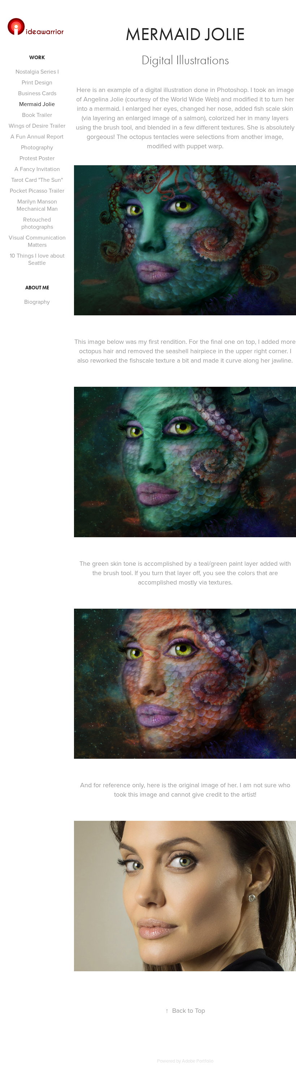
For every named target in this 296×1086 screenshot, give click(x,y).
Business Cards (37, 93)
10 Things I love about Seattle (37, 259)
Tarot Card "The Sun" (37, 180)
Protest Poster (37, 158)
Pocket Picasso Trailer (37, 190)
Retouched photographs (37, 223)
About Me (37, 288)
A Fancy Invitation (37, 169)
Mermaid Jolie (37, 104)
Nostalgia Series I (37, 71)
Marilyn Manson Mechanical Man (37, 205)
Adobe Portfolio (197, 1060)
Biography (37, 302)
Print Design (37, 82)
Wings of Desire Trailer (37, 126)
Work (37, 57)
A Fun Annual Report (37, 136)
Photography (37, 147)
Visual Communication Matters (37, 241)
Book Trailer (37, 115)
